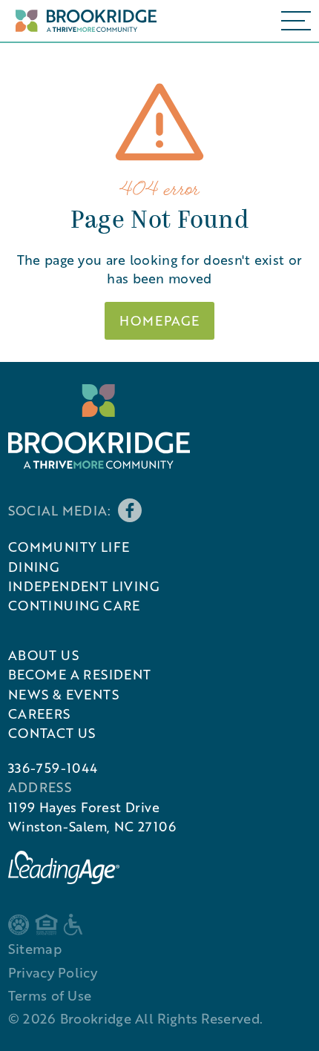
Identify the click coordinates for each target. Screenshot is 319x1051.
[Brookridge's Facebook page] (130, 510)
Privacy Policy (52, 972)
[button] (296, 21)
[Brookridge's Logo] (99, 426)
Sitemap (35, 948)
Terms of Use (50, 995)
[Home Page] (82, 21)
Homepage (159, 320)
